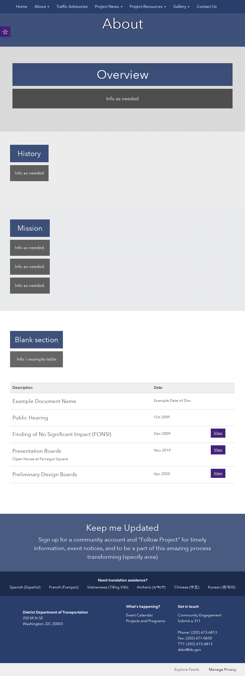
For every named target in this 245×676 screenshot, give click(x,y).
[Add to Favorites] (5, 31)
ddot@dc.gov (189, 649)
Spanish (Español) (25, 587)
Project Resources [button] (147, 6)
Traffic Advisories (72, 6)
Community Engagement (199, 615)
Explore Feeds (186, 669)
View (218, 433)
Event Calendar (139, 615)
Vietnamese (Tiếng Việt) (107, 587)
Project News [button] (107, 6)
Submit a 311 (189, 621)
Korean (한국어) (221, 587)
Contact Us (207, 6)
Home (21, 6)
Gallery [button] (180, 6)
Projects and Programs (145, 621)
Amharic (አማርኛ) (151, 587)
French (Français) (63, 587)
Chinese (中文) (186, 587)
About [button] (40, 6)
